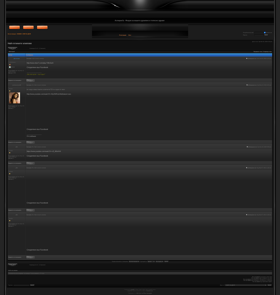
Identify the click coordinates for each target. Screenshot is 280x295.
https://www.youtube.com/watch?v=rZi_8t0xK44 (44, 151)
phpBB (132, 289)
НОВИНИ (19, 33)
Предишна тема (258, 51)
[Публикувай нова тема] (12, 48)
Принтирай (12, 51)
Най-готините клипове (20, 43)
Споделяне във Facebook (37, 67)
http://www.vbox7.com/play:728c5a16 (40, 63)
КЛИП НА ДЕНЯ (27, 33)
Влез (130, 35)
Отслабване (31, 136)
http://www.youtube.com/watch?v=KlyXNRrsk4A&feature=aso (49, 94)
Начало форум (12, 33)
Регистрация (122, 35)
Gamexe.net (149, 290)
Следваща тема (267, 51)
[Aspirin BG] (14, 27)
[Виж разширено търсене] (42, 27)
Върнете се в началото (14, 80)
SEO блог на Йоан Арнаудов (144, 293)
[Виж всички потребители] (28, 27)
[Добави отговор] (22, 48)
